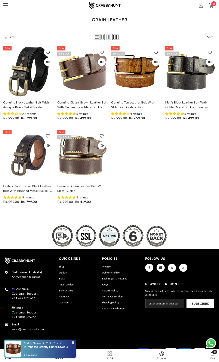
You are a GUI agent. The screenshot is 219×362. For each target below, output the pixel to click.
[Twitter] (183, 268)
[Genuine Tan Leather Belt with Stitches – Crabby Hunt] (136, 71)
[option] (28, 83)
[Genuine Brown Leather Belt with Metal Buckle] (82, 155)
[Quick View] (48, 62)
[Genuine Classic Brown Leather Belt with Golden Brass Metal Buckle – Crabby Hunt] (82, 71)
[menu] (5, 5)
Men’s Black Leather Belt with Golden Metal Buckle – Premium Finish (187, 104)
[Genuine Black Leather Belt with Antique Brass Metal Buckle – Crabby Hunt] (28, 71)
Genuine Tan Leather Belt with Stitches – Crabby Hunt (133, 104)
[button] (96, 37)
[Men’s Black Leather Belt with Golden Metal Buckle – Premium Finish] (190, 71)
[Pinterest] (172, 268)
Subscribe (200, 303)
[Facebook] (149, 268)
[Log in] (201, 5)
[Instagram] (161, 268)
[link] (161, 355)
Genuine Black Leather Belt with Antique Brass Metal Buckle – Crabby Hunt (26, 104)
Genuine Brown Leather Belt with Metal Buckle (81, 188)
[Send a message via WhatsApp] (211, 343)
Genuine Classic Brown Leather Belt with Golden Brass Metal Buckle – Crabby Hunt (82, 104)
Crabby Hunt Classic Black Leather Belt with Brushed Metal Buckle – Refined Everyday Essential (27, 188)
